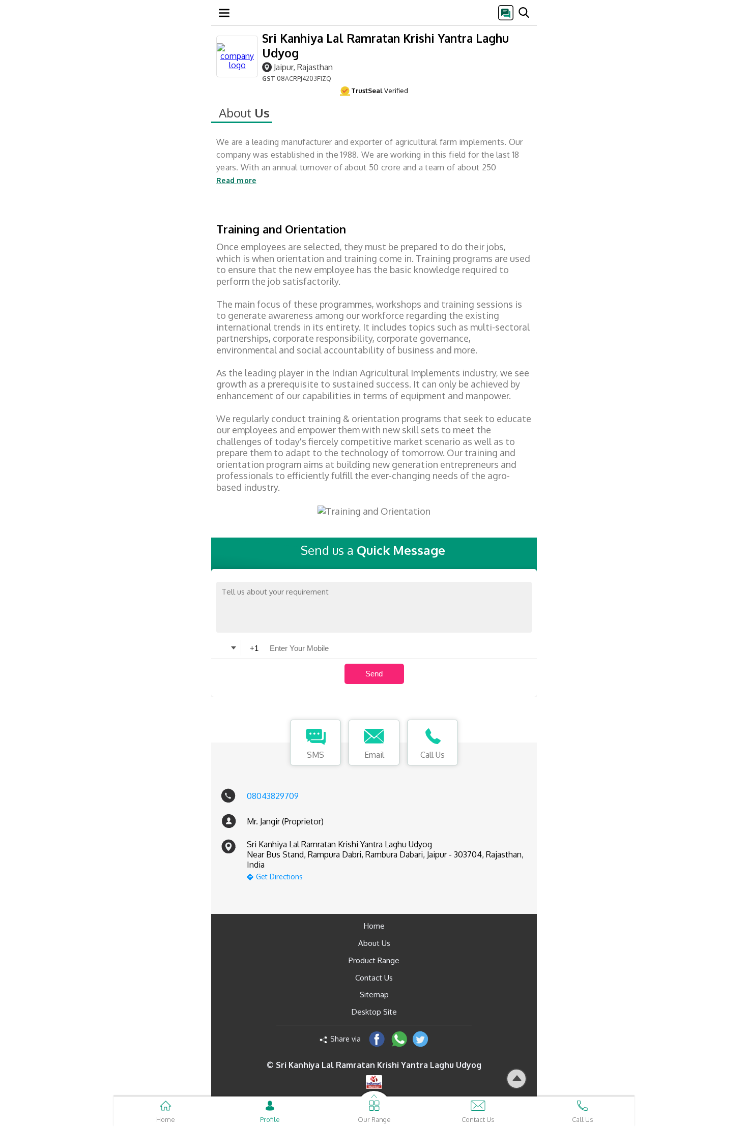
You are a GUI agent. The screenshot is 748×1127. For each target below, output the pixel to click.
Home (374, 926)
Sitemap (374, 994)
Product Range (374, 960)
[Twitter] (420, 1038)
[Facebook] (376, 1038)
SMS (315, 755)
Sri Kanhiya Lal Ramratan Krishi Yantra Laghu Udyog (385, 45)
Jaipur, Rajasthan (303, 67)
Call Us (432, 755)
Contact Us (374, 978)
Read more (236, 180)
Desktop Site (374, 1012)
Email (374, 755)
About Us (374, 943)
